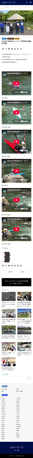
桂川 (3, 422)
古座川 (3, 406)
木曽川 (18, 420)
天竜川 (3, 412)
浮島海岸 (18, 426)
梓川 (17, 422)
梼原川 (3, 424)
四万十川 (4, 408)
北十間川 (4, 404)
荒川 (17, 432)
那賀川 (18, 434)
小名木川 (4, 414)
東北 (3, 391)
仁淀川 (18, 400)
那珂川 (3, 434)
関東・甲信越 (19, 391)
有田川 (3, 420)
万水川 (3, 398)
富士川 (18, 412)
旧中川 (3, 418)
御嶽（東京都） (11, 38)
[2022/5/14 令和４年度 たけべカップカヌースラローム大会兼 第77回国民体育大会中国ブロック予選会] (23, 272)
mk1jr (3, 254)
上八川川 (18, 398)
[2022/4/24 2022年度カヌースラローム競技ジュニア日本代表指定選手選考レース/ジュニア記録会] (9, 272)
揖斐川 (3, 416)
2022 (17, 38)
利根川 (18, 402)
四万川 (18, 408)
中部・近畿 (4, 389)
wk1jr (3, 259)
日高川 (18, 416)
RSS (18, 450)
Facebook (15, 450)
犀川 (3, 430)
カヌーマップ (16, 447)
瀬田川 (18, 428)
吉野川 (18, 406)
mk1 (2, 257)
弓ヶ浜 (18, 414)
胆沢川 (3, 432)
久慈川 (3, 400)
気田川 (3, 426)
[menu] (30, 2)
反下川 (18, 404)
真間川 (18, 430)
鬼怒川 (18, 436)
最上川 (18, 418)
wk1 (2, 261)
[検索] (26, 2)
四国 (17, 389)
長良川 (3, 436)
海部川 (3, 428)
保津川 (3, 402)
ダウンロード (7, 252)
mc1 (2, 252)
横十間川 (18, 424)
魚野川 (3, 438)
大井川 (18, 410)
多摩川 (4, 38)
